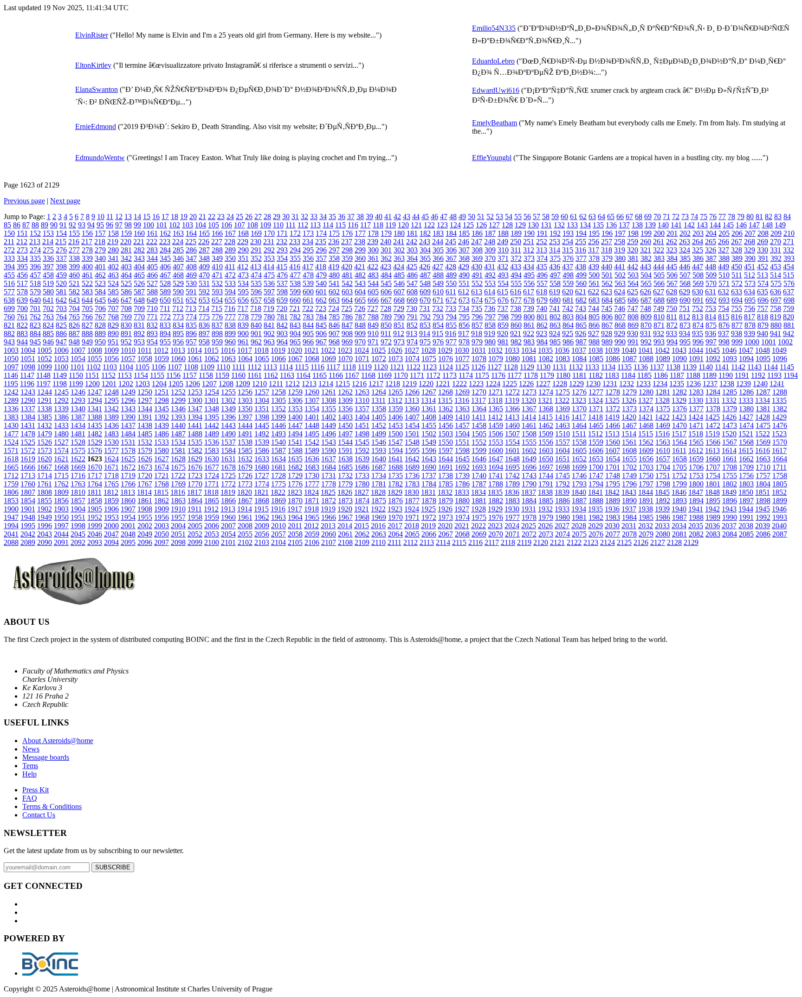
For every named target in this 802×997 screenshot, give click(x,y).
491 (477, 275)
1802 (729, 484)
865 (581, 325)
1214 (325, 384)
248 (489, 242)
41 (388, 216)
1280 (646, 392)
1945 (762, 509)
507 (685, 275)
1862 (161, 501)
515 (788, 275)
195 (594, 233)
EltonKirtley (93, 65)
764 (61, 317)
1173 (449, 375)
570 (711, 283)
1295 (111, 400)
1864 (195, 501)
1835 (495, 492)
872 (672, 325)
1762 (61, 484)
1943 (729, 509)
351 (243, 258)
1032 (495, 350)
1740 (479, 475)
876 (724, 325)
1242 (11, 392)
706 (100, 308)
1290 (27, 400)
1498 (362, 434)
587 (139, 292)
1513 (612, 434)
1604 (562, 450)
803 (568, 317)
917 (463, 333)
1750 (646, 475)
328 (736, 250)
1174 (466, 375)
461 (87, 275)
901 (256, 333)
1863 (178, 501)
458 (48, 275)
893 (152, 333)
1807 (27, 492)
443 (645, 267)
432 (502, 267)
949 (87, 342)
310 (503, 250)
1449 (328, 425)
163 (178, 233)
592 (204, 292)
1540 (278, 442)
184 (451, 233)
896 (191, 333)
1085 (596, 359)
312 (528, 250)
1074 (412, 359)
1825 (328, 492)
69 (648, 216)
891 (126, 333)
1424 (695, 417)
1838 (545, 492)
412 (242, 267)
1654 (612, 459)
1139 (689, 367)
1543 (328, 442)
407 (178, 267)
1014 (194, 350)
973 (399, 342)
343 (139, 258)
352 (256, 258)
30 (286, 216)
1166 (336, 375)
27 (258, 216)
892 (139, 333)
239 (372, 242)
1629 (195, 459)
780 (269, 317)
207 (750, 233)
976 (438, 342)
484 (386, 275)
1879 (445, 501)
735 (476, 308)
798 (503, 317)
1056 (111, 359)
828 (100, 325)
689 (672, 300)
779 (256, 317)
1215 (342, 384)
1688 (395, 467)
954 (152, 342)
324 (684, 250)
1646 (479, 459)
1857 (78, 501)
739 (528, 308)
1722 (178, 475)
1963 (278, 517)
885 (48, 333)
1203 (142, 384)
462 (100, 275)
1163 (287, 375)
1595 (412, 450)
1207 (209, 384)
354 (282, 258)
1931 (528, 509)
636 (775, 292)
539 (308, 283)
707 (113, 308)
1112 (254, 367)
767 (100, 317)
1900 (11, 509)
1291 (44, 400)
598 (282, 292)
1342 (111, 409)
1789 (512, 484)
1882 (495, 501)
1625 (128, 459)
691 (698, 300)
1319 (511, 400)
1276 (579, 392)
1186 (660, 375)
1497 (345, 434)
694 (737, 300)
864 (568, 325)
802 (555, 317)
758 (775, 308)
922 (528, 333)
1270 (479, 392)
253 (554, 242)
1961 (245, 517)
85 (7, 225)
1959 (211, 517)
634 (749, 292)
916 (450, 333)
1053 (61, 359)
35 (332, 216)
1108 (191, 367)
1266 (412, 392)
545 (386, 283)
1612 (695, 450)
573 (750, 283)
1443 (228, 425)
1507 (512, 434)
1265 (395, 392)
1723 (195, 475)
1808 (44, 492)
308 (477, 250)
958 (204, 342)
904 (295, 333)
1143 (754, 367)
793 (438, 317)
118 (378, 225)
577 (9, 292)
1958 (195, 517)
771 (152, 317)
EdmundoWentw (100, 158)
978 (464, 342)
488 (438, 275)
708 (126, 308)
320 (632, 250)
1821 (261, 492)
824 (48, 325)
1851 (762, 492)
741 (554, 308)
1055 (94, 359)
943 (9, 342)
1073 (395, 359)
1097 (11, 367)
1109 (207, 367)
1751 (662, 475)
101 (161, 225)
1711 (779, 467)
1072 (378, 359)
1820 (244, 492)
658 (269, 300)
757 (762, 308)
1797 (646, 484)
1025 (378, 350)
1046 (729, 350)
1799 (679, 484)
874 (698, 325)
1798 (662, 484)
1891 (646, 501)
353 (269, 258)
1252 (178, 392)
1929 (495, 509)
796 (477, 317)
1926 (445, 509)
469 (191, 275)
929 (619, 333)
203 (698, 233)
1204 (159, 384)
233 (294, 242)
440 (606, 267)
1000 (751, 342)
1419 (612, 417)
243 (424, 242)
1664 (779, 459)
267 (736, 242)
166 (217, 233)
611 (451, 292)
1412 (495, 417)
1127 (494, 367)
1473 (729, 425)
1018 (261, 350)
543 (360, 283)
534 (243, 283)
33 (313, 216)
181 (412, 233)
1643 (428, 459)
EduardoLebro (493, 61)
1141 (722, 367)
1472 (712, 425)
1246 (78, 392)
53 (499, 216)
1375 (662, 409)
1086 (612, 359)
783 (308, 317)
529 (178, 283)
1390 (128, 417)
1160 (238, 375)
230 (255, 242)
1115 (302, 367)
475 (269, 275)
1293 (78, 400)
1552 (479, 442)
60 (564, 216)
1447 (295, 425)
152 (35, 233)
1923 (395, 509)
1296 (128, 400)
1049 (779, 350)
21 (202, 216)
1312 (395, 400)
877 (737, 325)
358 (334, 258)
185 (464, 233)
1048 (762, 350)
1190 (725, 375)
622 (593, 292)
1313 (411, 400)
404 (139, 267)
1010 (128, 350)
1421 (645, 417)
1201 (109, 384)
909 (360, 333)
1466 (612, 425)
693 (724, 300)
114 (328, 225)
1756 (746, 475)
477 (295, 275)
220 (125, 242)
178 (373, 233)
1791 (545, 484)
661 (308, 300)
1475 (763, 425)
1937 (628, 509)
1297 (144, 400)
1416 (562, 417)
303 (412, 250)
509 (711, 275)
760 (9, 317)
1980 (562, 517)
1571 (11, 450)
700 (22, 308)
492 (490, 275)
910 (373, 333)
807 (620, 317)
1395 (211, 417)
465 (139, 275)
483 (373, 275)
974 (412, 342)
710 (152, 308)
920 (502, 333)
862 (542, 325)
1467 (629, 425)
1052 (44, 359)
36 (341, 216)
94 (91, 225)
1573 (44, 450)
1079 (495, 359)
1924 (411, 509)
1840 (578, 492)
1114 (286, 367)
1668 (61, 467)
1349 (228, 409)
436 (554, 267)
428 (450, 267)
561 (594, 283)
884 (35, 333)
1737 (428, 475)
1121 (397, 367)
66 (620, 216)
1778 (328, 484)
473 (243, 275)
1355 (328, 409)
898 (217, 333)
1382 (779, 409)
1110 (223, 367)
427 (437, 267)
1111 (239, 367)
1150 (76, 375)
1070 (345, 359)
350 (230, 258)
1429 (779, 417)
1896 (729, 501)
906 (321, 333)
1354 (311, 409)
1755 (729, 475)
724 (333, 308)
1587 (278, 450)
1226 (526, 384)
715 (216, 308)
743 (580, 308)
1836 (511, 492)
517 (22, 283)
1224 (492, 384)
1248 (111, 392)
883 (22, 333)
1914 (244, 509)
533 (230, 283)
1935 (595, 509)
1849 (729, 492)
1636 (311, 459)
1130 (543, 367)
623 (606, 292)
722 (307, 308)
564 (633, 283)
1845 (662, 492)
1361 (428, 409)
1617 (779, 450)
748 (645, 308)
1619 (27, 459)
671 (438, 300)
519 (48, 283)
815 (723, 317)
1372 (612, 409)
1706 (696, 467)
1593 (378, 450)
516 (9, 283)
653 (204, 300)
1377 (696, 409)
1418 (595, 417)
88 (35, 225)
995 (685, 342)
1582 (195, 450)
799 (516, 317)
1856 (61, 501)
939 (749, 333)
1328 (662, 400)
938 (736, 333)
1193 (774, 375)
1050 (11, 359)
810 (659, 317)
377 (581, 258)
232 (281, 242)
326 (710, 250)
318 (606, 250)
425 (411, 267)
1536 (211, 442)
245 (450, 242)
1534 (178, 442)
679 (542, 300)
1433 (61, 425)
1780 (362, 484)
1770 (195, 484)
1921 (361, 509)
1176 (498, 375)
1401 (311, 417)
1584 (228, 450)
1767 (144, 484)
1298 (161, 400)
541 (334, 283)
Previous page (24, 201)
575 (776, 283)
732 (437, 308)
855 (451, 325)
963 (269, 342)
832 (152, 325)
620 (567, 292)
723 (320, 308)
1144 (770, 367)
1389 (111, 417)
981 (503, 342)
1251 (161, 392)
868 (620, 325)
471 (217, 275)
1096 (779, 359)
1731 (328, 475)
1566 (712, 442)
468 (178, 275)
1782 (395, 484)
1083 (562, 359)
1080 (512, 359)
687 (646, 300)
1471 (696, 425)
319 (619, 250)
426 (424, 267)
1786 (462, 484)
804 (581, 317)
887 (74, 333)
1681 (278, 467)
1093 (729, 359)
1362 (445, 409)
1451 (362, 425)
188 (503, 233)
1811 (94, 492)
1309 (345, 400)
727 (372, 308)
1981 (579, 517)
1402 (328, 417)
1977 (512, 517)
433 (515, 267)
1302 (228, 400)
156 (87, 233)
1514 (628, 434)
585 (113, 292)
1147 (27, 375)
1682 (295, 467)
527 (152, 283)
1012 (161, 350)
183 (438, 233)
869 (633, 325)
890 (113, 333)
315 (567, 250)
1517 (679, 434)
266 (723, 242)
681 (568, 300)
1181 (579, 375)
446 (684, 267)
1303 (245, 400)
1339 (61, 409)
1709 (746, 467)
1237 (710, 384)
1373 (629, 409)
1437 (128, 425)
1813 (127, 492)
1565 (696, 442)
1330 (695, 400)
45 (425, 216)
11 (109, 216)
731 (424, 308)
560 (581, 283)
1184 (628, 375)
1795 (612, 484)
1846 (679, 492)
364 (412, 258)
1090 (679, 359)
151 (22, 233)
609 (425, 292)
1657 (662, 459)
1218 (392, 384)
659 (282, 300)
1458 (479, 425)
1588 (295, 450)
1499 (378, 434)
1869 (278, 501)
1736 (412, 475)
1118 (349, 367)
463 (113, 275)
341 (113, 258)
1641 (395, 459)
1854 (27, 501)
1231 (609, 384)
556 (529, 283)
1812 (110, 492)
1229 (576, 384)
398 (61, 267)
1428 (762, 417)
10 (100, 216)
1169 (384, 375)
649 (152, 300)
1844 (645, 492)
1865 (211, 501)
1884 (529, 501)
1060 (178, 359)
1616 (762, 450)
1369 (562, 409)
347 (191, 258)
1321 (545, 400)
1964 (295, 517)
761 (22, 317)
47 (443, 216)
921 (515, 333)
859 (503, 325)
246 (463, 242)
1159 (222, 375)
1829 (395, 492)
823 (35, 325)
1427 (745, 417)
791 (412, 317)
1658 (679, 459)
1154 (141, 375)
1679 (245, 467)
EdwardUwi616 (495, 90)
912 (398, 333)
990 (620, 342)
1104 (126, 367)
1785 (445, 484)
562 (607, 283)
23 (221, 216)
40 (378, 216)
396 (35, 267)
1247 (94, 392)
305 (438, 250)
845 (321, 325)
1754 (712, 475)
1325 (612, 400)
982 (516, 342)
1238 (726, 384)
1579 (144, 450)
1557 (562, 442)
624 (619, 292)
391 (763, 258)
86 (16, 225)
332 (788, 250)
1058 (144, 359)
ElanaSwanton (96, 89)
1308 (328, 400)
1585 (245, 450)
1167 (352, 375)
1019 (278, 350)
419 (333, 267)
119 (390, 225)
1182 (596, 375)
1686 (362, 467)
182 (425, 233)
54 (508, 216)
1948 (27, 517)
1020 (294, 350)
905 (308, 333)
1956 (161, 517)
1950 (61, 517)
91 (63, 225)
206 (737, 233)
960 (230, 342)
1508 (529, 434)
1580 (161, 450)
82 (768, 216)
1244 (44, 392)
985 (555, 342)
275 (48, 250)
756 (749, 308)
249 (502, 242)
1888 (596, 501)
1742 (512, 475)
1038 (595, 350)
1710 (763, 467)
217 (86, 242)
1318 (495, 400)
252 (541, 242)
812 (684, 317)
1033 (511, 350)
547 (412, 283)
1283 (696, 392)
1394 (195, 417)
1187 (677, 375)
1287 (763, 392)
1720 (144, 475)
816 (736, 317)
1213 (309, 384)
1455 (428, 425)
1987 (679, 517)
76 (713, 216)
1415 (545, 417)
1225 (509, 384)
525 (126, 283)
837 (217, 325)
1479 (44, 434)
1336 (11, 409)
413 (255, 267)
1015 (211, 350)
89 (44, 225)
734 (463, 308)
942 (788, 333)
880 (776, 325)
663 (334, 300)
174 (321, 233)
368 (464, 258)
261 (658, 242)
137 (624, 225)
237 (346, 242)
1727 (261, 475)
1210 (259, 384)
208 (763, 233)
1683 (311, 467)
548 (425, 283)
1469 (662, 425)
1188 (693, 375)
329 (749, 250)
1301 (211, 400)
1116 (317, 367)
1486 (161, 434)
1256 (245, 392)
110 (278, 225)
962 (256, 342)
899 (230, 333)
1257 (261, 392)
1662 (746, 459)
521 (74, 283)
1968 (362, 517)
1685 (345, 467)
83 (778, 216)
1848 (712, 492)
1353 (295, 409)
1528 (78, 442)
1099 (44, 367)
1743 (529, 475)
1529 (94, 442)
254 (567, 242)
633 (736, 292)
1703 (646, 467)
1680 (261, 467)
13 (128, 216)
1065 (261, 359)
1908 (144, 509)
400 (87, 267)
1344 (144, 409)
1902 (44, 509)
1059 (161, 359)
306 (451, 250)
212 (21, 242)
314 (554, 250)
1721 (161, 475)
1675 (178, 467)
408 (191, 267)
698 (789, 300)
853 (425, 325)
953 (139, 342)
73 (685, 216)
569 (698, 283)
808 (633, 317)
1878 (428, 501)
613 (476, 292)
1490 (228, 434)
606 (386, 292)
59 (555, 216)
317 (593, 250)
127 (494, 225)
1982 (596, 517)
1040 (628, 350)
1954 (128, 517)
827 (87, 325)
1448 (311, 425)
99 (137, 225)
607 (399, 292)
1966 (328, 517)
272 (9, 250)
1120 (381, 367)
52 (490, 216)
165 (204, 233)
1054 (78, 359)
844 (308, 325)
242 (411, 242)
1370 (579, 409)
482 (360, 275)
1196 (27, 384)
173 (308, 233)
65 (610, 216)
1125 (462, 367)
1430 (11, 425)
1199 (76, 384)
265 (710, 242)
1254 (211, 392)
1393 (178, 417)
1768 (161, 484)
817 (749, 317)
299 (360, 250)
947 (61, 342)
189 (516, 233)
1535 (195, 442)
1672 (128, 467)
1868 (261, 501)
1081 (529, 359)
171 (282, 233)
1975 (479, 517)
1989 (712, 517)
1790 (529, 484)
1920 (344, 509)
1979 (545, 517)
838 (230, 325)
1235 (676, 384)
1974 (462, 517)
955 (165, 342)
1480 (61, 434)
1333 (745, 400)
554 (503, 283)
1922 (378, 509)
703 (61, 308)
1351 (261, 409)
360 (360, 258)
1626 (144, 459)
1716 (78, 475)
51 (481, 216)
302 (399, 250)
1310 (362, 400)
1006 (61, 350)
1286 (746, 392)
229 (242, 242)
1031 (478, 350)
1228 (559, 384)
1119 (365, 367)
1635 (295, 459)
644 (87, 300)
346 (178, 258)
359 (347, 258)
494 (516, 275)
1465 (596, 425)
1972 (428, 517)
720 (281, 308)
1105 (142, 367)
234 (307, 242)
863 (555, 325)
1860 (128, 501)
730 (411, 308)
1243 (27, 392)
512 (749, 275)
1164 (303, 375)
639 (22, 300)
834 (178, 325)
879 (763, 325)
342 (126, 258)
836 (204, 325)
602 (334, 292)
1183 (612, 375)
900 (243, 333)
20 (193, 216)
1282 (679, 392)
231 (268, 242)
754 (723, 308)
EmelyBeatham (494, 123)
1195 (11, 384)
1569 (763, 442)
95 (100, 225)
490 (464, 275)
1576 (94, 450)
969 (347, 342)
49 (462, 216)
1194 (790, 375)
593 (217, 292)
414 (268, 267)
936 (710, 333)
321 (645, 250)
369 (477, 258)
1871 (311, 501)
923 (541, 333)
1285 (729, 392)
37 (351, 216)
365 (425, 258)
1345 (161, 409)
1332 (729, 400)
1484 (128, 434)
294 (295, 250)
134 (585, 225)
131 (546, 225)
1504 (462, 434)
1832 (445, 492)
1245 (61, 392)
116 (353, 225)
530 (191, 283)
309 (490, 250)
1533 (161, 442)
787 (360, 317)
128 (507, 225)
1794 (596, 484)
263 (684, 242)
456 (22, 275)
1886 (562, 501)
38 (360, 216)
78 (731, 216)
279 (100, 250)
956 (178, 342)
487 (425, 275)
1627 (161, 459)
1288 (779, 392)
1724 (211, 475)
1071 (362, 359)
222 (151, 242)
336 (48, 258)
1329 (679, 400)
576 (789, 283)
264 (697, 242)
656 (243, 300)
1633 (261, 459)
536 (269, 283)
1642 (412, 459)
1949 (44, 517)
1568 (746, 442)
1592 (362, 450)
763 (48, 317)
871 (659, 325)
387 (711, 258)
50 (471, 216)
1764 (94, 484)
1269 (462, 392)
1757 (763, 475)
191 (542, 233)
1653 (596, 459)
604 (360, 292)
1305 (278, 400)
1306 (295, 400)
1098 (27, 367)
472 (230, 275)
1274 (545, 392)
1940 (679, 509)
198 (633, 233)
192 (555, 233)
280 (113, 250)
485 (399, 275)
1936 (612, 509)
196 (607, 233)
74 (694, 216)
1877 (412, 501)
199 (646, 233)
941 (775, 333)
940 (762, 333)
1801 (712, 484)
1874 (362, 501)
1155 (157, 375)
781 (282, 317)
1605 (579, 450)
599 (295, 292)
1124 (446, 367)
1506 (495, 434)
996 (698, 342)
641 (48, 300)
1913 (227, 509)
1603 (545, 450)
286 (191, 250)
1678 (228, 467)
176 (347, 233)
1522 (762, 434)
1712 (11, 475)
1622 (78, 459)
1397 (245, 417)
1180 (563, 375)
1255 (228, 392)
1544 (345, 442)
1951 (78, 517)
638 (9, 300)
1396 (228, 417)
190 (529, 233)
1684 (328, 467)
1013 (177, 350)
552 (477, 283)
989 (607, 342)
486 (412, 275)
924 (554, 333)
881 (789, 325)
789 (386, 317)
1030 (461, 350)
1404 (362, 417)
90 (54, 225)
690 (685, 300)
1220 (426, 384)
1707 (712, 467)
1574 (61, 450)
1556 (545, 442)
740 (541, 308)
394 (9, 267)
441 (619, 267)
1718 (111, 475)
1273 (529, 392)
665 (360, 300)
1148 (43, 375)
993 (659, 342)
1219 (409, 384)
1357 (362, 409)
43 (406, 216)
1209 (242, 384)
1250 (144, 392)
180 (399, 233)
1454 (412, 425)
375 (555, 258)
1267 (428, 392)
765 (74, 317)
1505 (479, 434)
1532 (144, 442)
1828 (378, 492)
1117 (333, 367)
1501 (412, 434)
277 (74, 250)
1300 (195, 400)
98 (128, 225)
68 (638, 216)
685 (620, 300)
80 (750, 216)
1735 (395, 475)
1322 (562, 400)
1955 (144, 517)
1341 (94, 409)
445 (671, 267)
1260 (311, 392)
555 (516, 283)
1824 (311, 492)
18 (174, 216)
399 (74, 267)
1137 (657, 367)
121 (416, 225)
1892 (662, 501)
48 (453, 216)
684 (607, 300)
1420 (628, 417)
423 (385, 267)
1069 (328, 359)
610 (438, 292)
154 (61, 233)
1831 (428, 492)
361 (373, 258)
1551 (462, 442)
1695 (512, 467)
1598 (462, 450)
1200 (92, 384)
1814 (144, 492)
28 (267, 216)
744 (593, 308)
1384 (27, 417)
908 (347, 333)
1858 (94, 501)
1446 (278, 425)
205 (724, 233)
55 (518, 216)
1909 (161, 509)
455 (9, 275)
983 (529, 342)
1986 (662, 517)
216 (73, 242)
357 (321, 258)
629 (684, 292)
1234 (660, 384)
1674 (161, 467)
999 (737, 342)
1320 (528, 400)
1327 (645, 400)
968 (334, 342)
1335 (779, 400)
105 (213, 225)
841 (269, 325)
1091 (696, 359)
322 (658, 250)
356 (308, 258)
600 (308, 292)
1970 (395, 517)
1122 (413, 367)
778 (243, 317)
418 (320, 267)
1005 (44, 350)
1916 (278, 509)
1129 (527, 367)
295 (308, 250)
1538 (245, 442)
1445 (261, 425)
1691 (445, 467)
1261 (328, 392)
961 (243, 342)
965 (295, 342)
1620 (44, 459)
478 (308, 275)
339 (87, 258)
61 (573, 216)
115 (340, 225)
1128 (511, 367)
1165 (319, 375)
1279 (629, 392)
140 (663, 225)
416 (294, 267)
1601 (512, 450)
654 (217, 300)
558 (555, 283)
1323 (578, 400)
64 (601, 216)
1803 (746, 484)
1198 (59, 384)
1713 (27, 475)
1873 (345, 501)
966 (308, 342)
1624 (111, 459)
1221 (442, 384)
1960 (228, 517)
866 (594, 325)
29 (276, 216)
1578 (128, 450)
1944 (745, 509)
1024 (361, 350)
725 (346, 308)
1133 (592, 367)
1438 (144, 425)
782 (295, 317)
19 (184, 216)
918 (476, 333)
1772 (228, 484)
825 (61, 325)
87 (26, 225)
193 (568, 233)
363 (399, 258)
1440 (178, 425)
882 (9, 333)
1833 (461, 492)
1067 (295, 359)
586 (126, 292)
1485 (144, 434)
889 (100, 333)
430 (476, 267)
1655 (629, 459)
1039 (612, 350)
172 (295, 233)
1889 (612, 501)
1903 (61, 509)
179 (386, 233)
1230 (593, 384)
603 (347, 292)
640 (35, 300)
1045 (712, 350)
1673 (144, 467)
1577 (111, 450)
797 (490, 317)
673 (464, 300)
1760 (27, 484)
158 (113, 233)
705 (87, 308)
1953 (111, 517)
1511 (579, 434)
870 (646, 325)
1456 (445, 425)
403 (126, 267)
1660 (712, 459)
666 (373, 300)
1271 (495, 392)
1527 (61, 442)
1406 (395, 417)
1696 (529, 467)
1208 (226, 384)
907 (334, 333)
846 (334, 325)
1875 (378, 501)
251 (528, 242)
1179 (547, 375)
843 (295, 325)
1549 (428, 442)
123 (442, 225)
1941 (695, 509)
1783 (412, 484)
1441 (195, 425)
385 (685, 258)
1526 (44, 442)
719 (268, 308)
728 (385, 308)
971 (373, 342)
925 (567, 333)
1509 (545, 434)
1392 (161, 417)
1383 (11, 417)
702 (48, 308)
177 (360, 233)
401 (100, 267)
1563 (662, 442)
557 (542, 283)
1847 (695, 492)
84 (787, 216)
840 (256, 325)
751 (684, 308)
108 (252, 225)
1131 (559, 367)
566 (659, 283)
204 (711, 233)
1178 (531, 375)
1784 (428, 484)
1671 (111, 467)
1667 (44, 467)
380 (620, 258)
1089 (662, 359)
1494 (295, 434)
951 (113, 342)
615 (502, 292)
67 (629, 216)
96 (109, 225)
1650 (545, 459)
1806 (11, 492)
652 (191, 300)
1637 (328, 459)
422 (372, 267)
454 (788, 267)
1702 (629, 467)
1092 (712, 359)
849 (373, 325)
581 (61, 292)
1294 (94, 400)
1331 (712, 400)
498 (568, 275)
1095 (763, 359)
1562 (646, 442)
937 (723, 333)
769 (126, 317)
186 (477, 233)
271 (788, 242)
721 (294, 308)
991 (633, 342)
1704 (662, 467)
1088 (646, 359)
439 (593, 267)
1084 (579, 359)
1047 (745, 350)
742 (567, 308)
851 (399, 325)
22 (211, 216)
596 (256, 292)
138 (637, 225)
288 (217, 250)
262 (671, 242)
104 (200, 225)
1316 (461, 400)
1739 (462, 475)
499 (581, 275)
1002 (785, 342)
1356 (345, 409)
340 (100, 258)
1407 (412, 417)
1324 (595, 400)
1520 (729, 434)
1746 (579, 475)
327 (723, 250)
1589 (311, 450)
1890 (629, 501)
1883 (512, 501)
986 (568, 342)
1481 (78, 434)
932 (658, 333)
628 (671, 292)
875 (711, 325)
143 (702, 225)
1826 (344, 492)
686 (633, 300)
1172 (433, 375)
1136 (641, 367)
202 (685, 233)
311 (516, 250)
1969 (378, 517)
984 (542, 342)
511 (736, 275)
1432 (44, 425)
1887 (579, 501)
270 (775, 242)
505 (659, 275)
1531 (128, 442)
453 (775, 267)
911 (386, 333)
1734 (378, 475)
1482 (94, 434)
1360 (412, 409)
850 (386, 325)
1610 (662, 450)
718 (255, 308)
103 (187, 225)
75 (703, 216)
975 (425, 342)
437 (567, 267)
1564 (679, 442)
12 (119, 216)
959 (217, 342)
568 (685, 283)
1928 (478, 509)
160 (139, 233)
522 (87, 283)
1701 (612, 467)
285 (178, 250)
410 (217, 267)
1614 (729, 450)
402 (113, 267)
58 (546, 216)
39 (369, 216)
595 (243, 292)
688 (659, 300)
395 (22, 267)
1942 (712, 509)
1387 (78, 417)
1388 (94, 417)
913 (411, 333)
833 (165, 325)
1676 (195, 467)
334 (22, 258)
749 (658, 308)
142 (689, 225)
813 (697, 317)
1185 (644, 375)
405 (152, 267)
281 (126, 250)
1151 (92, 375)
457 (35, 275)
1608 (629, 450)
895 (178, 333)
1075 (428, 359)
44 (416, 216)
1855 (44, 501)
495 (529, 275)
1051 (27, 359)
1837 (528, 492)
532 (217, 283)
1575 (78, 450)
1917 (294, 509)
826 (74, 325)
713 (190, 308)
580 (48, 292)
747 (632, 308)
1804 (763, 484)
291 (256, 250)
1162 (271, 375)
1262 (345, 392)
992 (646, 342)
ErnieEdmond (95, 126)
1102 (93, 367)
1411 (479, 417)
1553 (495, 442)
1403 (345, 417)
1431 (27, 425)
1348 (211, 409)
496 (542, 275)
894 (165, 333)
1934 (578, 509)
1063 (228, 359)
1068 (311, 359)
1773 (245, 484)
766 (87, 317)
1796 (629, 484)
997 (711, 342)
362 (386, 258)
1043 (679, 350)
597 (269, 292)
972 (386, 342)
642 (61, 300)
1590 (328, 450)
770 (139, 317)
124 (455, 225)
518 (35, 283)
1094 (746, 359)
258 (619, 242)
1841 (595, 492)
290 (243, 250)
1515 (645, 434)
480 (334, 275)
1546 (378, 442)
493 (503, 275)
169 (256, 233)
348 (204, 258)
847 (347, 325)
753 (710, 308)
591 (191, 292)
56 (527, 216)
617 (528, 292)
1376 (679, 409)
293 (282, 250)
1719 (128, 475)
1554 (512, 442)
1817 (194, 492)
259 (632, 242)
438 (580, 267)
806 (607, 317)
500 (594, 275)
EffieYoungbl (491, 158)
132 (559, 225)
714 (203, 308)
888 (87, 333)
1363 (462, 409)
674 (477, 300)
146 (741, 225)
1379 (729, 409)
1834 (478, 492)
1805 (779, 484)
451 (749, 267)
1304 (261, 400)
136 (611, 225)
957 (191, 342)
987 (581, 342)
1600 (495, 450)
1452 (378, 425)
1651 (562, 459)
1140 (706, 367)
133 (572, 225)
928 (606, 333)
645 (100, 300)
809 (646, 317)
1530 (111, 442)
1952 (94, 517)
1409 (445, 417)
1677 (211, 467)
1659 (696, 459)
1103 (110, 367)
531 (204, 283)
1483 (111, 434)
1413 (511, 417)
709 (139, 308)
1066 (278, 359)
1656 (646, 459)
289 (230, 250)
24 (230, 216)
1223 (476, 384)
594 (230, 292)
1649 (529, 459)
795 (464, 317)
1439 (161, 425)
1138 (673, 367)
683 (594, 300)
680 (555, 300)
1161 (254, 375)
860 (516, 325)
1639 (362, 459)
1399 (278, 417)
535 (256, 283)
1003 (11, 350)
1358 (378, 409)
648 (139, 300)
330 (762, 250)
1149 (59, 375)
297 (334, 250)
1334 (762, 400)
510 (724, 275)
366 (438, 258)
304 (425, 250)
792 (425, 317)
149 (780, 225)
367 (451, 258)
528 (165, 283)
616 (515, 292)
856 (464, 325)
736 (489, 308)
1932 (545, 509)
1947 (11, 517)
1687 (378, 467)
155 (74, 233)
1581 (178, 450)
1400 (295, 417)
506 (672, 275)
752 (697, 308)
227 (216, 242)
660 (295, 300)
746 (619, 308)
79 (740, 216)
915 (437, 333)
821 (9, 325)
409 (204, 267)
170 (269, 233)
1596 (428, 450)
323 (671, 250)
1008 (94, 350)
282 (139, 250)
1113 (270, 367)
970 (360, 342)
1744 (545, 475)
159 (126, 233)
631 (710, 292)
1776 (295, 484)
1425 (712, 417)
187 (490, 233)
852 (412, 325)
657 (256, 300)
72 (675, 216)
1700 (596, 467)
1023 (344, 350)
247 (476, 242)
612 (463, 292)
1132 (576, 367)
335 (35, 258)
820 (788, 317)
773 (178, 317)
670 (425, 300)
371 (503, 258)
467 (165, 275)
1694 (495, 467)
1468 (646, 425)
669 (412, 300)
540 (321, 283)
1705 (679, 467)
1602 (529, 450)
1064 (245, 359)
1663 (763, 459)
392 (776, 258)
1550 (445, 442)
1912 (211, 509)
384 (672, 258)
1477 (11, 434)
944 (22, 342)
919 (489, 333)
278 (87, 250)
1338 (44, 409)
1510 (562, 434)
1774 (261, 484)
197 (620, 233)
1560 (612, 442)
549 (438, 283)
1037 (578, 350)
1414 (528, 417)
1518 (695, 434)
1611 (679, 450)
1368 (545, 409)
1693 (479, 467)
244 (437, 242)
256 (593, 242)
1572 (27, 450)
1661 (729, 459)
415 (281, 267)
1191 (742, 375)
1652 (579, 459)
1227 (543, 384)
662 (321, 300)
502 (620, 275)
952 (126, 342)
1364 (479, 409)
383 (659, 258)
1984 (629, 517)
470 (204, 275)
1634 (278, 459)
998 (724, 342)
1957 (178, 517)
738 (515, 308)
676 (503, 300)
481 (347, 275)
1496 (328, 434)
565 (646, 283)
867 (607, 325)
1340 (78, 409)
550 (451, 283)
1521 (745, 434)
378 (594, 258)
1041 (645, 350)
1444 (245, 425)
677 (516, 300)
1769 (178, 484)
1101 (77, 367)
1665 (11, 467)
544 (373, 283)
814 (710, 317)
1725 (228, 475)
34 (323, 216)
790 (399, 317)
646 (113, 300)
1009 (111, 350)
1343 (128, 409)
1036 (562, 350)
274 (35, 250)
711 (165, 308)
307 (464, 250)
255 (580, 242)
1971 (412, 517)
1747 (596, 475)
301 (386, 250)
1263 (362, 392)
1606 (596, 450)
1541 (295, 442)
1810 (78, 492)
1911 (195, 509)
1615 (745, 450)
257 (606, 242)
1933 (562, 509)
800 (529, 317)
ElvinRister (91, 35)
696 (763, 300)
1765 (111, 484)
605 (373, 292)
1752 (679, 475)
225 (190, 242)
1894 (696, 501)
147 (754, 225)
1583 (211, 450)
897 (204, 333)
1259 (295, 392)
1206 (192, 384)
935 (697, 333)
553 (490, 283)
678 (529, 300)
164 (191, 233)
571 (724, 283)
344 (152, 258)
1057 (128, 359)
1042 (662, 350)
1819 (227, 492)
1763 (78, 484)
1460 (512, 425)
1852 (779, 492)
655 (230, 300)
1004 (27, 350)
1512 (595, 434)
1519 (712, 434)
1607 (612, 450)
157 (100, 233)
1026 (395, 350)
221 (138, 242)
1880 (462, 501)
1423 (679, 417)
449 (723, 267)
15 (146, 216)
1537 (228, 442)
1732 (345, 475)
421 (359, 267)
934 (684, 333)
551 (464, 283)
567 (672, 283)
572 (737, 283)
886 (61, 333)
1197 (43, 384)
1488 (195, 434)
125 (468, 225)
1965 (311, 517)
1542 (311, 442)
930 (632, 333)
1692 (462, 467)
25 (239, 216)
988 (594, 342)
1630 (211, 459)
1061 (195, 359)
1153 (124, 375)
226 (203, 242)
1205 (175, 384)
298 (347, 250)
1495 (311, 434)
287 (204, 250)
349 (217, 258)
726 (359, 308)
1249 (128, 392)
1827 (361, 492)
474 (256, 275)
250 (515, 242)
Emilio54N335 (494, 28)
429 (463, 267)
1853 (11, 501)
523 (100, 283)
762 (35, 317)
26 (248, 216)
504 (646, 275)
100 (148, 225)
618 (541, 292)
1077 (462, 359)
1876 (395, 501)
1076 (445, 359)
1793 (579, 484)
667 (386, 300)
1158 (206, 375)
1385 (44, 417)
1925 (428, 509)
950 (100, 342)
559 (568, 283)
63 (592, 216)
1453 (395, 425)
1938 (645, 509)
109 (265, 225)
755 (736, 308)
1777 (311, 484)
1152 (108, 375)
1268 (445, 392)
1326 (628, 400)
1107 (175, 367)
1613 (712, 450)
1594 (395, 450)
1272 (512, 392)
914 (424, 333)
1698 (562, 467)
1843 (628, 492)
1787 (479, 484)
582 (74, 292)
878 (750, 325)
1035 (545, 350)
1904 (78, 509)
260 (645, 242)
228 (229, 242)
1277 (596, 392)
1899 (779, 501)
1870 (295, 501)
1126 (478, 367)
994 (672, 342)
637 (788, 292)
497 (555, 275)
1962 (261, 517)
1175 (482, 375)
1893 (679, 501)
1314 (428, 400)
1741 (495, 475)
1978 (529, 517)
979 (477, 342)
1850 (745, 492)
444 (658, 267)
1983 (612, 517)
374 (542, 258)
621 (580, 292)
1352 (278, 409)
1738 (445, 475)
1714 (44, 475)
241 (398, 242)
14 (137, 216)
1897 (746, 501)
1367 (529, 409)
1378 (712, 409)
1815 (161, 492)
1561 (629, 442)
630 (697, 292)
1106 (158, 367)
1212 (292, 384)
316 (580, 250)
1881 (479, 501)
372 (516, 258)
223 (164, 242)
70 (657, 216)
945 (35, 342)
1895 (712, 501)
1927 (461, 509)
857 (477, 325)
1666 (27, 467)
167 (230, 233)
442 (632, 267)
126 (481, 225)
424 (398, 267)
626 (645, 292)
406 (165, 267)
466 (152, 275)
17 (165, 216)
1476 (779, 425)
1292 (61, 400)
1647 (495, 459)
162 (165, 233)
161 (152, 233)
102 (174, 225)
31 (295, 216)
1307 (311, 400)
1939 (662, 509)
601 (321, 292)
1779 (345, 484)
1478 (27, 434)
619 (554, 292)
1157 (189, 375)
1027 (411, 350)
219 (112, 242)
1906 (111, 509)
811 (671, 317)
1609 (646, 450)
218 (99, 242)
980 (490, 342)
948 (74, 342)
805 (594, 317)
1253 (195, 392)
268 (749, 242)
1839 (562, 492)
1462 (545, 425)
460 (74, 275)
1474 (746, 425)
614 (489, 292)
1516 (662, 434)
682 (581, 300)
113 (315, 225)
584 (100, 292)
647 (126, 300)
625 (632, 292)
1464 (579, 425)
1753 (696, 475)
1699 (579, 467)
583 (87, 292)
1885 (545, 501)
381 (633, 258)
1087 (629, 359)
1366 (512, 409)
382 (646, 258)
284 (165, 250)
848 (360, 325)
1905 (94, 509)
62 (583, 216)
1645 (462, 459)
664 (347, 300)
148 (767, 225)
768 (113, 317)
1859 (111, 501)
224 (177, 242)
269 (762, 242)
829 (113, 325)
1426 (729, 417)
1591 (345, 450)
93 (81, 225)
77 (722, 216)
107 (239, 225)
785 (334, 317)
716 (229, 308)
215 (60, 242)
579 (35, 292)
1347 (195, 409)
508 (698, 275)
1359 (395, 409)
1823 (294, 492)
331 (775, 250)
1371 (596, 409)
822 (22, 325)
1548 (412, 442)
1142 (738, 367)
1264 (378, 392)
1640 (378, 459)
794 (451, 317)
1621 (61, 459)
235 (320, 242)
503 (633, 275)
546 (399, 283)
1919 (328, 509)
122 (429, 225)
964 (282, 342)
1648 (512, 459)
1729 (295, 475)
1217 (376, 384)
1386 (61, 417)
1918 (311, 509)
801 (542, 317)
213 (34, 242)
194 (581, 233)
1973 (445, 517)
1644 (445, 459)
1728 (278, 475)
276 (61, 250)
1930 (511, 509)
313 (541, 250)
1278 (612, 392)
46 (434, 216)
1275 (562, 392)
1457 (462, 425)
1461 (529, 425)
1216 (359, 384)
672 (451, 300)
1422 (662, 417)
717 (242, 308)
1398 (261, 417)
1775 (278, 484)
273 (22, 250)
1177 (514, 375)
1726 (245, 475)
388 (724, 258)
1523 (779, 434)
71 (666, 216)
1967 (345, 517)
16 (156, 216)
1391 (144, 417)
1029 (445, 350)
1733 (362, 475)
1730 (311, 475)
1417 (578, 417)
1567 (729, 442)
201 (672, 233)
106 (226, 225)
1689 (412, 467)
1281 (662, 392)
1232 (626, 384)
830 (126, 325)
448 (710, 267)
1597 (445, 450)
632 (723, 292)
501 (607, 275)
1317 (478, 400)
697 (776, 300)
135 (598, 225)
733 (450, 308)
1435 (94, 425)
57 (536, 216)
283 (152, 250)
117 (365, 225)
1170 (401, 375)
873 (685, 325)
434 (528, 267)
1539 (261, 442)
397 (48, 267)
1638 (345, 459)
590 (178, 292)
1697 (545, 467)
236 (333, 242)
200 (659, 233)
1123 (429, 367)
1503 (445, 434)
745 (606, 308)
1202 (125, 384)
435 (541, 267)
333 (9, 258)
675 (490, 300)
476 (282, 275)
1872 (328, 501)
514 (775, 275)
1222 (459, 384)
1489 (211, 434)
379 (607, 258)
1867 (245, 501)
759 (788, 308)
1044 (695, 350)
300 (373, 250)
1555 (529, 442)
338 (74, 258)
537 (282, 283)
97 (119, 225)
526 (139, 283)
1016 (227, 350)
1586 (261, 450)
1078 (479, 359)
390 (750, 258)
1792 (562, 484)
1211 (276, 384)
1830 (411, 492)
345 (165, 258)
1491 (245, 434)
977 (451, 342)
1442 (211, 425)
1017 (244, 350)
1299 (178, 400)
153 (48, 233)
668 (399, 300)
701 (35, 308)
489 (451, 275)
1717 (94, 475)
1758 (779, 475)
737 (502, 308)
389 (737, 258)
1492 (261, 434)
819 (775, 317)
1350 (245, 409)
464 (126, 275)
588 (152, 292)
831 (139, 325)
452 (762, 267)
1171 (417, 375)
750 (671, 308)
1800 (696, 484)
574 (763, 283)
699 (9, 308)
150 (9, 233)
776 (217, 317)
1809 (61, 492)
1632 (245, 459)
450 (736, 267)
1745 (562, 475)
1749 (629, 475)
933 (671, 333)
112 (303, 225)
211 (9, 242)
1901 (27, 509)
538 (295, 283)
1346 (178, 409)
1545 (362, 442)
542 (347, 283)
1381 (763, 409)
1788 (495, 484)
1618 (11, 459)
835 (191, 325)
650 (165, 300)
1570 (779, 442)
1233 (643, 384)
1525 (27, 442)
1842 (612, 492)
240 (385, 242)
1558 (579, 442)
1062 (211, 359)
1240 (760, 384)
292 (269, 250)
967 (321, 342)
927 (593, 333)
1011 (144, 350)
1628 (178, 459)
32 (304, 216)
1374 (646, 409)
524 (113, 283)
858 (490, 325)
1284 (712, 392)
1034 (528, 350)
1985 (646, 517)
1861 (144, 501)
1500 (395, 434)
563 (620, 283)
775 (204, 317)
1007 (78, 350)
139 (650, 225)
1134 (608, 367)
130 (533, 225)
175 (334, 233)
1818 (211, 492)
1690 (428, 467)
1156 (173, 375)
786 (347, 317)
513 (762, 275)
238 (359, 242)
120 (403, 225)
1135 (624, 367)
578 (22, 292)
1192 (758, 375)
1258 (278, 392)
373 (529, 258)
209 (776, 233)
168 (243, 233)
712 (177, 308)
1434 (78, 425)
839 (243, 325)
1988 (696, 517)
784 (321, 317)
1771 (211, 484)
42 (397, 216)
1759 (11, 484)
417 (307, 267)
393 (789, 258)
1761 (44, 484)
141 (676, 225)
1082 (545, 359)
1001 (768, 342)
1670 (94, 467)
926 (580, 333)
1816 (177, 492)
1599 (479, 450)
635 (762, 292)
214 (47, 242)
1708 (729, 467)
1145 (787, 367)
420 (346, 267)
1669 (78, 467)
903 (282, 333)
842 (282, 325)
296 (321, 250)
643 (74, 300)
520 (61, 283)
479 (321, 275)
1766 (128, 484)
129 (520, 225)
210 (789, 233)
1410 (462, 417)
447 (697, 267)
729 (398, 308)
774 (191, 317)
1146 (11, 375)
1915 (261, 509)
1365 (495, 409)
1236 (693, 384)
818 (762, 317)
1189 (709, 375)
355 (295, 258)
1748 (612, 475)
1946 (779, 509)
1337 (27, 409)
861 (529, 325)
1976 (495, 517)
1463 (562, 425)
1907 (128, 509)
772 (165, 317)
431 (489, 267)
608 (412, 292)
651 (178, 300)
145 (728, 225)
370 (490, 258)
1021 (311, 350)
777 (230, 317)
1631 (228, 459)
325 (697, 250)
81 (759, 216)
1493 (278, 434)
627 (658, 292)
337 (61, 258)
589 (165, 292)
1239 (743, 384)
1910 (178, 509)
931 (645, 333)
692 (711, 300)
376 (568, 258)
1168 (368, 375)
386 (698, 258)
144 (715, 225)
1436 (111, 425)
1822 (278, 492)
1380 (746, 409)
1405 (378, 417)
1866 (228, 501)
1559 (596, 442)
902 (269, 333)
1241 (777, 384)
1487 (178, 434)
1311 (378, 400)
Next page (65, 201)
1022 (328, 350)
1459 (495, 425)
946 (48, 342)
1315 (445, 400)
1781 (378, 484)
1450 (345, 425)
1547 (395, 442)
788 (373, 317)
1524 (11, 442)
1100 (61, 367)
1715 (61, 475)
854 (438, 325)
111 (290, 225)
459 (61, 275)
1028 (428, 350)
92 (72, 225)
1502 (428, 434)
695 (750, 300)
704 (74, 308)
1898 (763, 501)
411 (230, 267)
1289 (11, 400)
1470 (679, 425)
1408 (428, 417)
